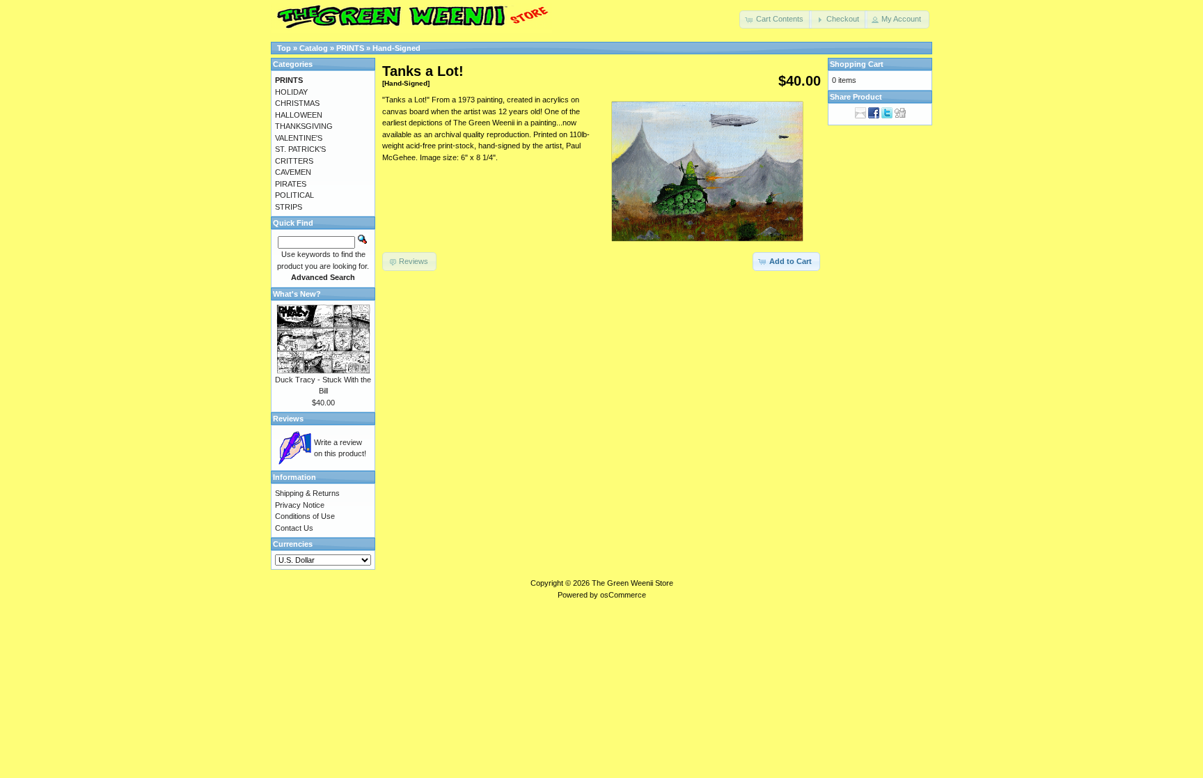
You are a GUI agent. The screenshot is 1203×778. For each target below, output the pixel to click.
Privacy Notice (299, 505)
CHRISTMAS (297, 103)
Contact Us (294, 528)
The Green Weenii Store (632, 583)
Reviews (288, 418)
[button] (775, 19)
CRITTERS (294, 161)
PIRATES (290, 184)
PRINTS (350, 48)
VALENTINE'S (298, 138)
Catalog (313, 48)
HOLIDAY (291, 92)
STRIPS (288, 207)
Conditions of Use (305, 516)
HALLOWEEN (298, 115)
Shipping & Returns (307, 493)
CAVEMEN (293, 172)
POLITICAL (294, 195)
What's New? (297, 294)
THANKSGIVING (304, 126)
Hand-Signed (396, 48)
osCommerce (623, 595)
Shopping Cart (856, 64)
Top (284, 48)
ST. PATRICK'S (300, 149)
